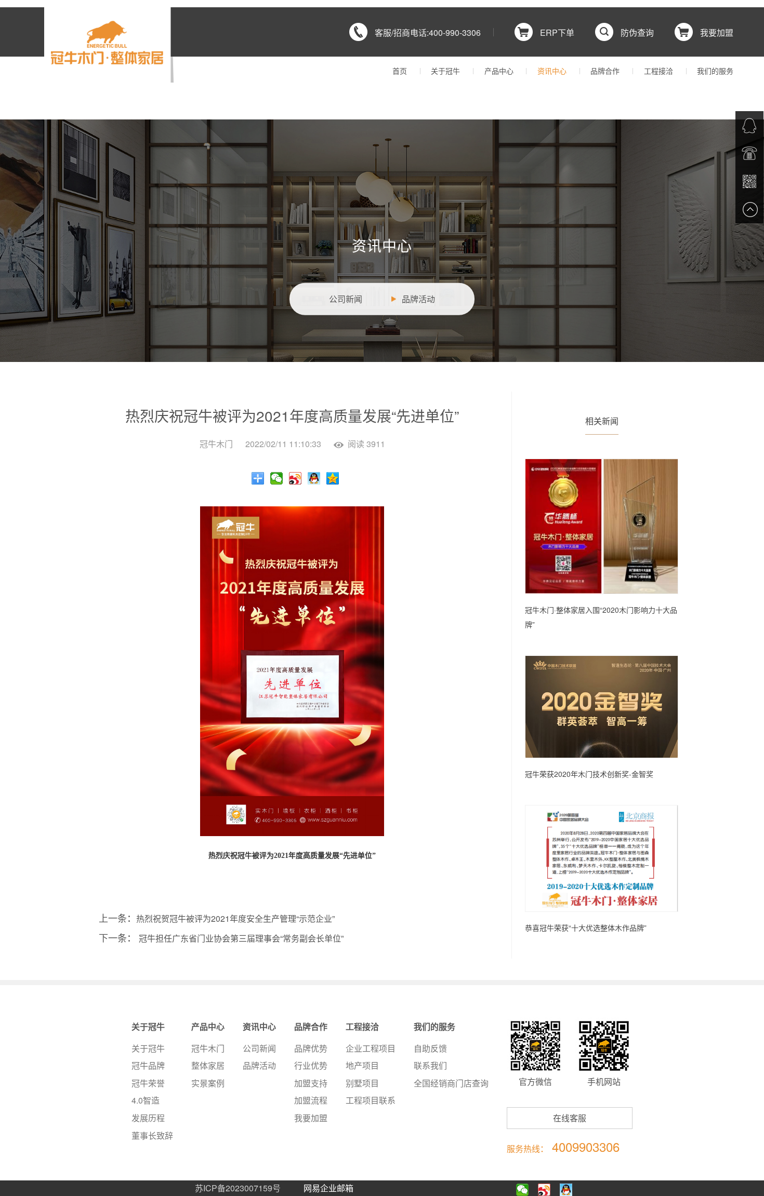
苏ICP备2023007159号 (238, 1188)
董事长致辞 (152, 1135)
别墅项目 (362, 1083)
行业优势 (310, 1065)
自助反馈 (430, 1048)
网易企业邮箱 (328, 1188)
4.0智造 (145, 1100)
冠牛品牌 (148, 1065)
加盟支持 (310, 1083)
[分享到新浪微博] (295, 478)
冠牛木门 (208, 1048)
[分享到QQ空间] (332, 478)
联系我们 (430, 1065)
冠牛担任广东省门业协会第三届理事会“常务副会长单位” (241, 938)
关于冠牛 (148, 1048)
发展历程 (148, 1118)
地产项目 (362, 1065)
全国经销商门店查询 (451, 1083)
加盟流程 (310, 1100)
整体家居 (208, 1065)
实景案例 (208, 1083)
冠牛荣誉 (148, 1083)
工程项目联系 (371, 1100)
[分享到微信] (276, 478)
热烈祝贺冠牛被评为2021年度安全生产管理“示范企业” (235, 918)
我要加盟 (310, 1118)
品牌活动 (418, 299)
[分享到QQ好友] (314, 478)
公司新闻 (345, 299)
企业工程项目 (371, 1048)
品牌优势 (310, 1048)
